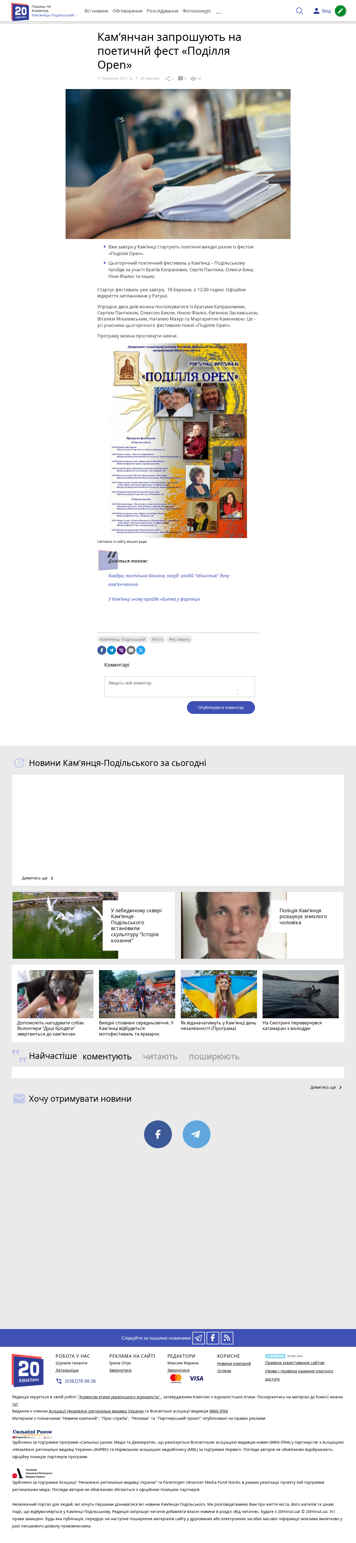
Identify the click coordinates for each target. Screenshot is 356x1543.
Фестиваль (179, 639)
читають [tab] (160, 1056)
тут (15, 1404)
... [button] (218, 11)
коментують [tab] (107, 1056)
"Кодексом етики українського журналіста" (119, 1396)
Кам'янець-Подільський (122, 639)
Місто (157, 639)
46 (195, 79)
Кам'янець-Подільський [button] (53, 15)
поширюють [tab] (214, 1056)
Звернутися (120, 1370)
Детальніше (67, 1370)
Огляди (224, 1370)
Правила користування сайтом (294, 1362)
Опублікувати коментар (221, 707)
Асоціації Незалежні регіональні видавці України (97, 1411)
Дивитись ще (38, 878)
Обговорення (127, 11)
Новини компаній (234, 1363)
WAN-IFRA (218, 1411)
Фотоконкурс (197, 11)
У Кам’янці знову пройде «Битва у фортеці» (155, 599)
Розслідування (162, 11)
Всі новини (96, 11)
